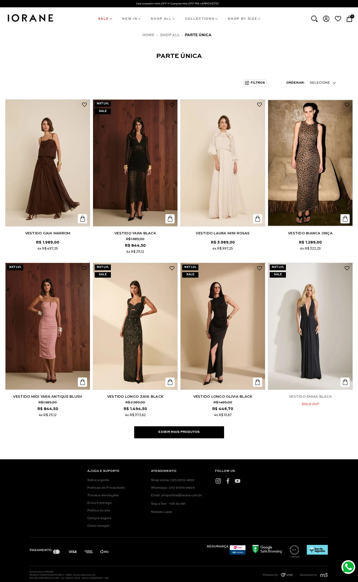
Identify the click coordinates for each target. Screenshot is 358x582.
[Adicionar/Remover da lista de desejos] (84, 104)
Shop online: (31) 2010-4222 (172, 480)
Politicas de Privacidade (106, 487)
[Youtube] (237, 480)
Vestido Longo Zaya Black (135, 396)
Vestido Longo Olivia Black (222, 396)
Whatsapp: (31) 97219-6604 (173, 487)
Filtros (258, 82)
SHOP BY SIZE (242, 18)
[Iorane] (30, 22)
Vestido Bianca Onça (310, 233)
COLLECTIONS (199, 18)
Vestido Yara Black (135, 233)
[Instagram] (218, 480)
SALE (103, 18)
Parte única (198, 35)
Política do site (98, 510)
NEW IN (129, 18)
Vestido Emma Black (310, 396)
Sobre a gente (98, 480)
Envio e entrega (99, 503)
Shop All (170, 35)
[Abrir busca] (314, 19)
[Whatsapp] (349, 568)
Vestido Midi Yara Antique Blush (47, 396)
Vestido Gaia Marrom (47, 233)
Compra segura (99, 518)
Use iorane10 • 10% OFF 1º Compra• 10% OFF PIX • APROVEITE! (177, 3)
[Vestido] (48, 163)
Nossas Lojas (161, 512)
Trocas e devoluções (103, 495)
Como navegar (98, 525)
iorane (150, 35)
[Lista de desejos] (338, 18)
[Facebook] (228, 480)
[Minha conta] (326, 19)
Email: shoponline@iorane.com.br (176, 495)
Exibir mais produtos (179, 432)
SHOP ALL (161, 18)
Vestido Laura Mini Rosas (222, 233)
